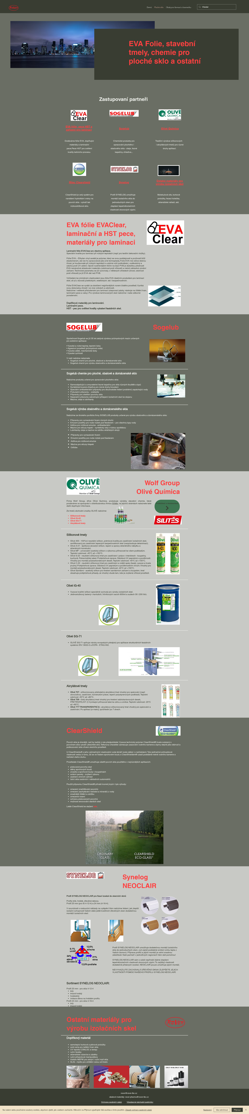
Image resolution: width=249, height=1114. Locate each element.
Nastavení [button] (207, 1110)
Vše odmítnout (222, 1110)
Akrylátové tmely (77, 523)
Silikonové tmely (77, 516)
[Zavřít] (245, 1110)
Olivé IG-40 (75, 518)
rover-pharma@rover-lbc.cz (137, 1097)
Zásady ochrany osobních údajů (138, 1110)
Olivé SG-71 (76, 520)
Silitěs (115, 503)
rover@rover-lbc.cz (129, 1093)
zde (95, 806)
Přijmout (237, 1110)
